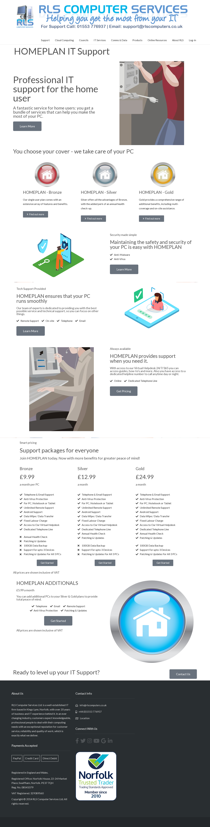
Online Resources (157, 40)
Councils (83, 40)
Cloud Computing (64, 40)
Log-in (192, 40)
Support (45, 40)
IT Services (100, 40)
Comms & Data (119, 40)
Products (137, 40)
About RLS (178, 40)
